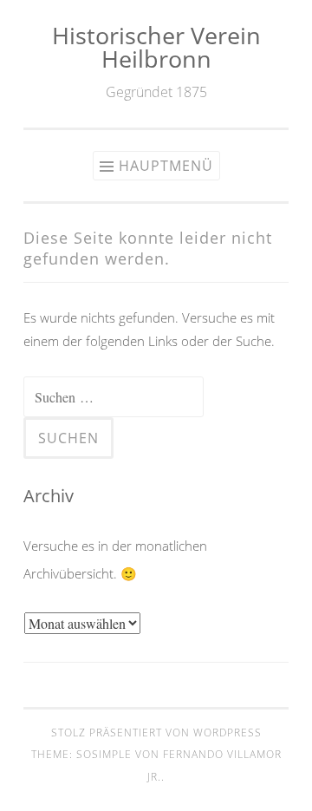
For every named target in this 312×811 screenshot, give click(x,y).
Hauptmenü (166, 165)
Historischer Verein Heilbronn (156, 47)
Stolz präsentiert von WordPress (156, 732)
